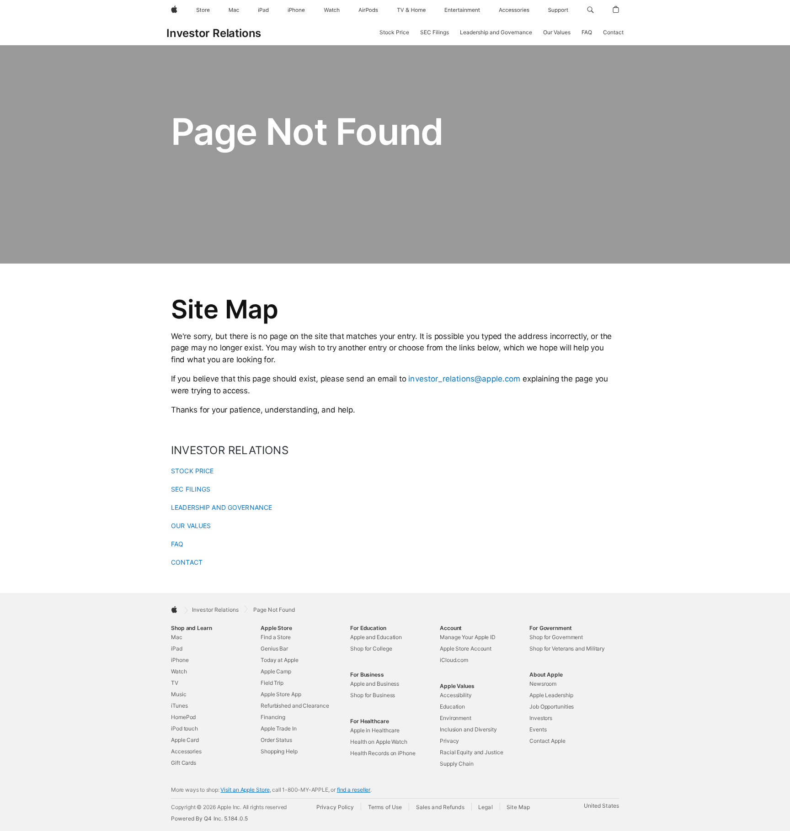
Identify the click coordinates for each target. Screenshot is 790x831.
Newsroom (542, 683)
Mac (176, 637)
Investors (540, 718)
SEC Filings (434, 32)
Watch (179, 671)
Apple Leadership (551, 695)
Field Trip (272, 682)
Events (537, 729)
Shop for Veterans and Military (567, 648)
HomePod (183, 717)
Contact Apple (547, 740)
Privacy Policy (335, 807)
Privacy (449, 740)
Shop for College (371, 648)
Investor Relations (213, 33)
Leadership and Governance (496, 32)
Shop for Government (556, 637)
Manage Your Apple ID (468, 637)
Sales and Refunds (440, 807)
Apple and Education (376, 637)
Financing (273, 717)
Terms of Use (385, 807)
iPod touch (184, 728)
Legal (485, 807)
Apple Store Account (465, 648)
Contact (613, 32)
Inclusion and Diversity (468, 729)
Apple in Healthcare (375, 730)
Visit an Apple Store (244, 789)
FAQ (587, 32)
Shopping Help (279, 751)
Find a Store (276, 637)
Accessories (186, 751)
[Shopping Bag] (616, 10)
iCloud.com (454, 659)
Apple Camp (276, 671)
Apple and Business (374, 683)
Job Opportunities (551, 706)
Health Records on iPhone (383, 753)
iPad (176, 648)
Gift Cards (183, 762)
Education (452, 706)
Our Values (557, 32)
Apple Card (185, 739)
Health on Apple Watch (378, 741)
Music (179, 694)
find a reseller (354, 789)
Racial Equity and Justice (471, 752)
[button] (590, 10)
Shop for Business (372, 695)
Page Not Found (274, 610)
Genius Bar (274, 648)
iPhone (179, 659)
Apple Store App (281, 694)
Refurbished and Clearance (295, 705)
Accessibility (456, 695)
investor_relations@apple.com (464, 378)
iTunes (179, 705)
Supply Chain (457, 763)
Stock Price (394, 32)
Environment (455, 718)
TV (174, 682)
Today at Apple (280, 659)
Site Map (518, 807)
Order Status (276, 739)
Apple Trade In (279, 728)
